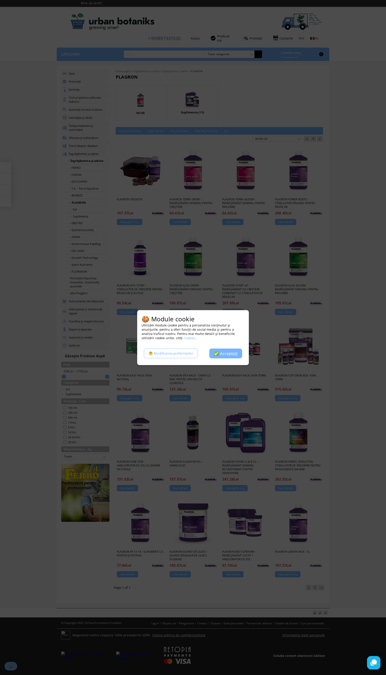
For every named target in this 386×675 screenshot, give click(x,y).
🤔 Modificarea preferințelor (171, 353)
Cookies (189, 338)
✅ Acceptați (226, 353)
